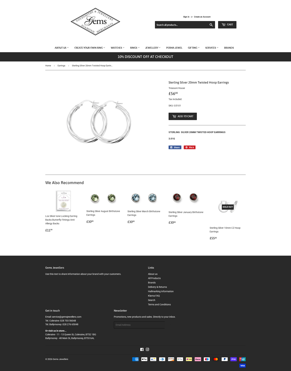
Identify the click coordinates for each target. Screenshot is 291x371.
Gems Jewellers (60, 359)
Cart (230, 24)
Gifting (193, 47)
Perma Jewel (174, 47)
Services (211, 47)
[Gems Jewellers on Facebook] (142, 350)
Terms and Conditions (159, 304)
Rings (134, 47)
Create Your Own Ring (88, 47)
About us (61, 47)
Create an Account (202, 17)
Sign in (186, 17)
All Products (154, 278)
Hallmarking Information (161, 291)
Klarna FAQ (154, 295)
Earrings (61, 65)
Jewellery (152, 47)
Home (48, 65)
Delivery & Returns (157, 287)
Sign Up (171, 325)
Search (151, 300)
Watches (117, 47)
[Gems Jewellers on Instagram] (147, 350)
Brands (229, 47)
